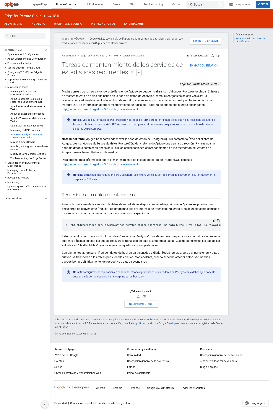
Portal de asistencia (138, 372)
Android (100, 387)
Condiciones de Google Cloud (114, 403)
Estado (131, 366)
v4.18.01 (54, 16)
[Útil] (212, 56)
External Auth (134, 23)
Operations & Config (68, 23)
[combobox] (205, 4)
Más (174, 4)
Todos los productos (193, 387)
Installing (38, 23)
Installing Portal (103, 23)
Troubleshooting (153, 4)
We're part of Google (66, 355)
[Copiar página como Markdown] (133, 72)
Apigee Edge (39, 4)
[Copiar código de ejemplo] (218, 221)
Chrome (117, 387)
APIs (132, 4)
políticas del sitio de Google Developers (157, 323)
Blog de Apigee (209, 366)
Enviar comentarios (204, 65)
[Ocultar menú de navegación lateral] (44, 404)
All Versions (13, 23)
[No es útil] (218, 56)
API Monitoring (95, 4)
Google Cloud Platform (160, 387)
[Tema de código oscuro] (214, 221)
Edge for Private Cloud (23, 16)
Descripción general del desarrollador (221, 355)
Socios (58, 366)
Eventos (59, 361)
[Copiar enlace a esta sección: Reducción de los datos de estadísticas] (139, 195)
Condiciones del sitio (82, 403)
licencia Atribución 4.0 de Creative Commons (162, 319)
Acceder (263, 4)
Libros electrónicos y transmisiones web (77, 372)
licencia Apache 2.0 (77, 323)
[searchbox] (25, 36)
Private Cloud (64, 4)
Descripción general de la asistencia (148, 361)
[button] (22, 50)
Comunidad (134, 355)
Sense (117, 4)
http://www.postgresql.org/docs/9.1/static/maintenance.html (101, 109)
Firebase (135, 387)
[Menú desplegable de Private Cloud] (77, 4)
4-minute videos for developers (218, 361)
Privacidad (60, 403)
